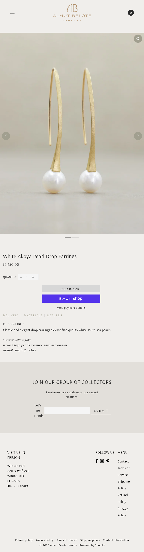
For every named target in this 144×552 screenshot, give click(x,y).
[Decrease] (21, 277)
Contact (123, 461)
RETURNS (55, 315)
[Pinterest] (107, 460)
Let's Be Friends (38, 410)
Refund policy (24, 540)
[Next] (138, 136)
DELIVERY (11, 315)
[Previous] (6, 136)
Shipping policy (90, 540)
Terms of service (67, 540)
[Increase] (33, 277)
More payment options (71, 307)
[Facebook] (97, 460)
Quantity (10, 277)
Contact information (116, 540)
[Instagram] (102, 460)
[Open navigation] (12, 13)
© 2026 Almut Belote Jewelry (58, 545)
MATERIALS (33, 315)
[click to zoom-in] (138, 39)
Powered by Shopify (92, 545)
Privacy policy (44, 540)
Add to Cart (71, 288)
